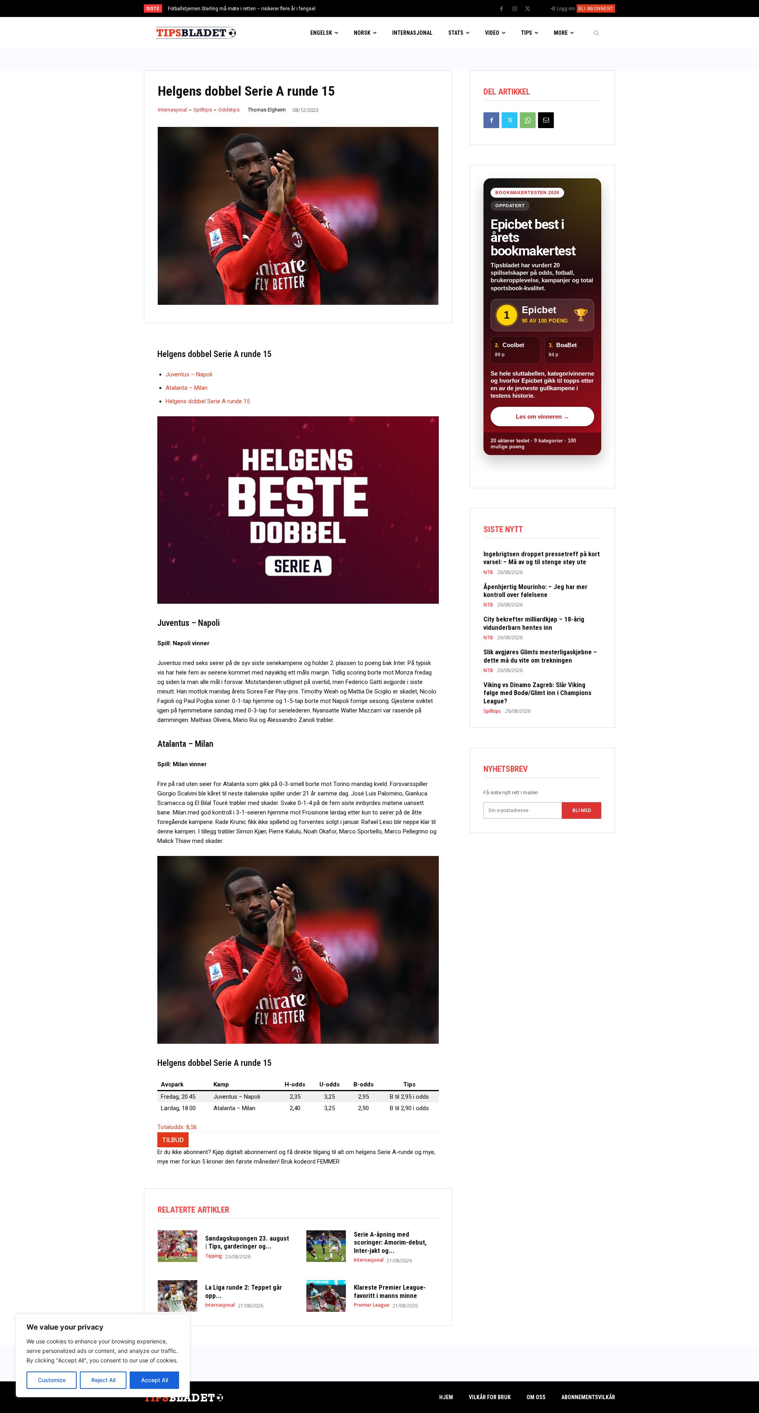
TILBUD (173, 1139)
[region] (103, 1355)
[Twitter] (527, 9)
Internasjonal (172, 109)
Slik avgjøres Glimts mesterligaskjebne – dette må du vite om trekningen (540, 656)
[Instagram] (514, 9)
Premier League (371, 1305)
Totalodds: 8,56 (177, 1127)
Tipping (213, 1256)
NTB (488, 572)
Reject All (103, 1380)
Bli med (581, 810)
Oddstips (229, 109)
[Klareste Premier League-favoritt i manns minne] (326, 1296)
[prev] (393, 8)
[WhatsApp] (528, 120)
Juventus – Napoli (189, 374)
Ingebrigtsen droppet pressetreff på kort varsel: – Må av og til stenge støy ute (252, 8)
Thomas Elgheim (267, 109)
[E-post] (546, 120)
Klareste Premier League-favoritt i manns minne (390, 1291)
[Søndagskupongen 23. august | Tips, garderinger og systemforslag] (177, 1246)
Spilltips (202, 109)
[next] (406, 8)
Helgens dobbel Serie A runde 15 (208, 401)
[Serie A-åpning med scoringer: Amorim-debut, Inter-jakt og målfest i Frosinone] (326, 1246)
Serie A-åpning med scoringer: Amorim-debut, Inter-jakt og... (390, 1242)
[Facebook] (501, 9)
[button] (596, 33)
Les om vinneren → (542, 416)
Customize (52, 1380)
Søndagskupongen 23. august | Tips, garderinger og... (247, 1242)
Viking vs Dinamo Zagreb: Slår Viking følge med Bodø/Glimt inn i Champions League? (537, 693)
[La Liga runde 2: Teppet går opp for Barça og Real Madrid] (177, 1296)
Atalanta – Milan (187, 387)
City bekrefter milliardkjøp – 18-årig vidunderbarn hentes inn (533, 623)
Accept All (154, 1380)
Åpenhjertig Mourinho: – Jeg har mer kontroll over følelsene (535, 591)
